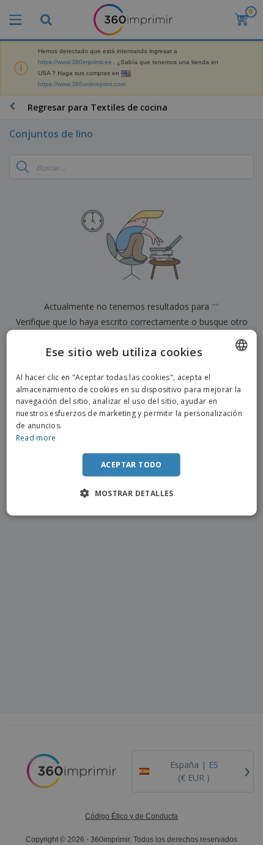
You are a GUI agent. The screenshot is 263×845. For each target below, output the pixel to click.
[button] (131, 493)
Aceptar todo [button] (131, 464)
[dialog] (132, 422)
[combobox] (241, 344)
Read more (36, 438)
